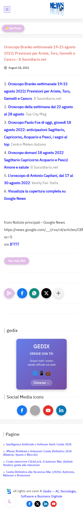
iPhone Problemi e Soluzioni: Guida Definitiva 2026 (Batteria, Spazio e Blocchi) (37, 453)
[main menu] (7, 9)
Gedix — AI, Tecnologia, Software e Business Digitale (49, 494)
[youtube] (48, 410)
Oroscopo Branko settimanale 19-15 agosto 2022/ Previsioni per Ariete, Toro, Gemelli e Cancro (37, 91)
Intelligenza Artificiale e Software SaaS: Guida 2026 (39, 444)
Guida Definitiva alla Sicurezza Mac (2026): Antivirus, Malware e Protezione (39, 473)
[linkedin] (61, 410)
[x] (35, 410)
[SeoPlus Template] (8, 491)
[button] (22, 293)
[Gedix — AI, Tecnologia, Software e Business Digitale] (57, 9)
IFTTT (14, 244)
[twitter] (37, 504)
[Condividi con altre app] (58, 293)
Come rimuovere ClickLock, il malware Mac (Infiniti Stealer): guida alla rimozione (38, 463)
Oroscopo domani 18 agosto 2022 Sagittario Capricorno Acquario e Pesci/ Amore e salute (36, 160)
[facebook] (22, 410)
